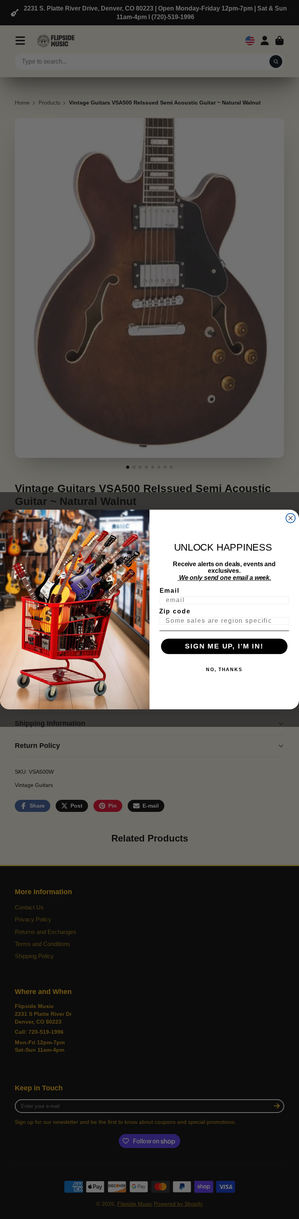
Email (169, 590)
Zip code (175, 611)
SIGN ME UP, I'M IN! (224, 646)
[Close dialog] (290, 518)
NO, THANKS (224, 669)
